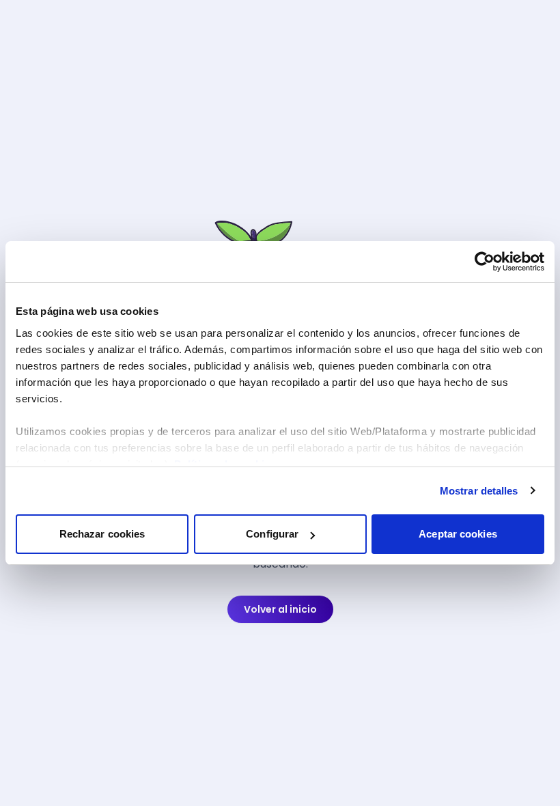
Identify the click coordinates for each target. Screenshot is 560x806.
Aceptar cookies (458, 534)
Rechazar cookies (102, 534)
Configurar (272, 534)
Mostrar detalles (479, 491)
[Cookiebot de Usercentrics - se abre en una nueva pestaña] (484, 261)
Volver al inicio (280, 609)
